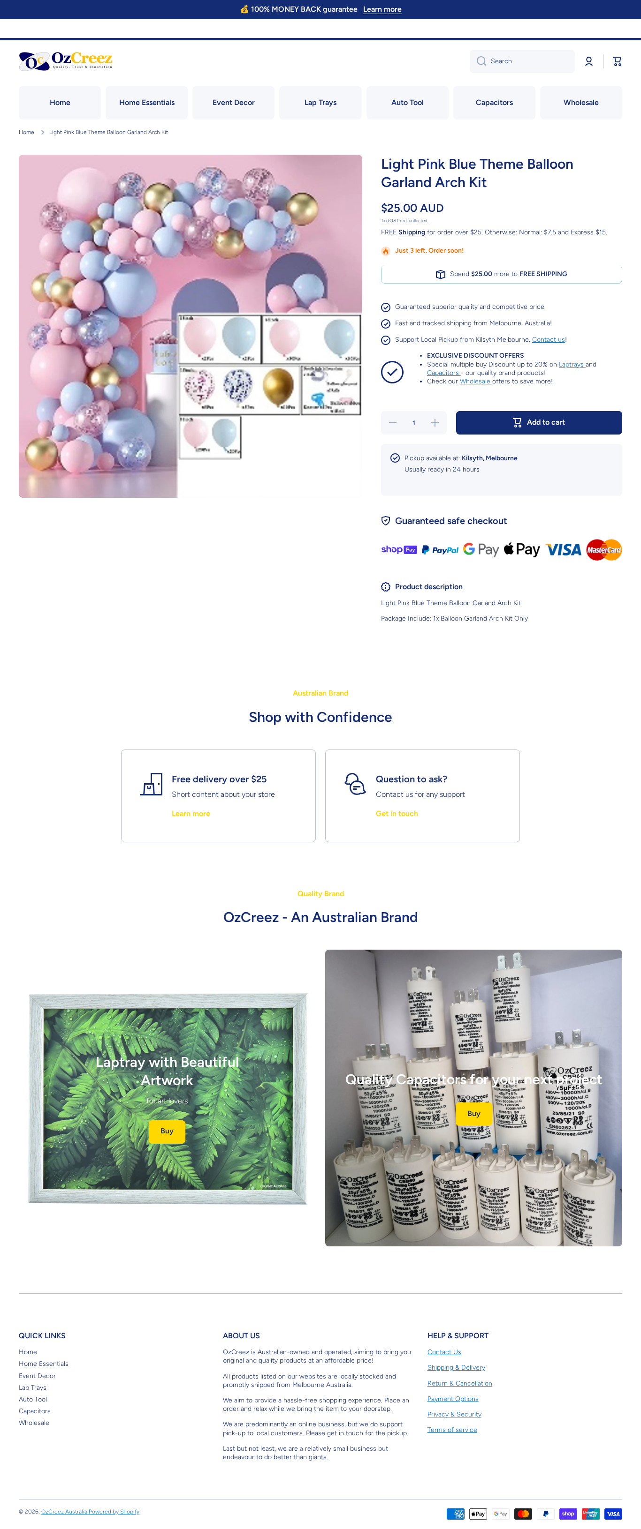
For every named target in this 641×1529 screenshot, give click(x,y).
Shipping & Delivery (456, 1368)
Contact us (548, 340)
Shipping (411, 232)
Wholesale (476, 381)
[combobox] (522, 61)
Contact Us (444, 1352)
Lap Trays (32, 1388)
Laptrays (572, 364)
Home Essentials (44, 1364)
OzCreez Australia (65, 1511)
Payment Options (453, 1399)
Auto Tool (33, 1399)
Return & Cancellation (459, 1383)
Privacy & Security (454, 1414)
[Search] (478, 61)
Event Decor (37, 1376)
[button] (617, 61)
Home (26, 132)
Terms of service (452, 1430)
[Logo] (66, 61)
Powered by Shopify (114, 1511)
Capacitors (444, 373)
